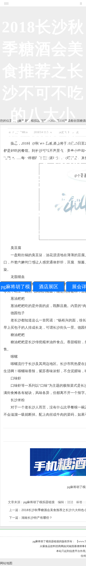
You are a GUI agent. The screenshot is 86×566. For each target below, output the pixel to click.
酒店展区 (48, 286)
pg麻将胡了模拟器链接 (15, 288)
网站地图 (6, 563)
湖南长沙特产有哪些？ (36, 517)
